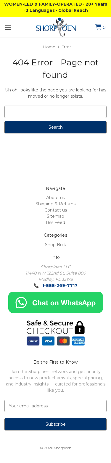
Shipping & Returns (55, 204)
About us (55, 197)
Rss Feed (55, 222)
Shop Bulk (55, 244)
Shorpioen (62, 448)
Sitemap (55, 216)
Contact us (55, 210)
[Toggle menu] (8, 27)
